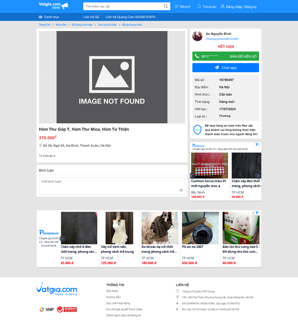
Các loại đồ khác (107, 24)
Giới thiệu (112, 291)
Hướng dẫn (113, 297)
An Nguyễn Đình (218, 33)
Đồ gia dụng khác (132, 24)
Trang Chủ (44, 24)
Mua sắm (61, 24)
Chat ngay (229, 67)
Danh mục (51, 16)
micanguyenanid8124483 (222, 39)
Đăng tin (185, 6)
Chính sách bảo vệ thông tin (123, 315)
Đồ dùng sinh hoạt (82, 24)
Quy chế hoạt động (118, 303)
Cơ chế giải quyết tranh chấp (124, 309)
